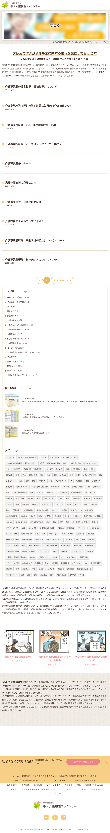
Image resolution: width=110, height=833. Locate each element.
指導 (61, 522)
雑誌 (40, 516)
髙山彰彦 (58, 516)
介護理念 (96, 487)
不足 (71, 475)
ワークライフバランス (72, 516)
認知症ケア (39, 539)
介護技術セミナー (22, 487)
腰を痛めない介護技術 (81, 522)
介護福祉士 (17, 510)
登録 (38, 498)
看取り (55, 551)
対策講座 (61, 528)
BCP (86, 563)
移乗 (87, 481)
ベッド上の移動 (61, 492)
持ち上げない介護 (90, 504)
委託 (56, 534)
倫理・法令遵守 (34, 545)
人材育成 (42, 481)
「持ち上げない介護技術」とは (20, 325)
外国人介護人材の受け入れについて (22, 375)
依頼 (37, 534)
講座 (32, 492)
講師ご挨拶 (11, 357)
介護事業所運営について (17, 343)
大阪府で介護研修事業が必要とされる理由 (21, 463)
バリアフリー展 (60, 481)
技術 (35, 575)
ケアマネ (40, 492)
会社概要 (49, 469)
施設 (54, 522)
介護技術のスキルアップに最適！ (24, 221)
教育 (67, 522)
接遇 (23, 545)
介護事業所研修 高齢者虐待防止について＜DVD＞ (34, 240)
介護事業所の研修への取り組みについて (24, 352)
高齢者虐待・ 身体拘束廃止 (33, 469)
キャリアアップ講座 (68, 557)
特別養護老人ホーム (84, 569)
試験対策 (50, 492)
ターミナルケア (43, 551)
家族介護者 (33, 475)
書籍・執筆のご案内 (15, 361)
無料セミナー (46, 504)
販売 (15, 534)
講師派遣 (9, 475)
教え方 (81, 575)
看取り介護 (77, 498)
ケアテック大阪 (67, 534)
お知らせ (9, 522)
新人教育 (69, 539)
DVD (77, 539)
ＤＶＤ (8, 534)
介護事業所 (55, 487)
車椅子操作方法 (76, 492)
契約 (50, 534)
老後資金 (25, 569)
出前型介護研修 (11, 516)
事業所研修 (88, 516)
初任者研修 (76, 469)
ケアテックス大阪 (12, 563)
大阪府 (45, 706)
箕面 (88, 487)
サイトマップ (55, 794)
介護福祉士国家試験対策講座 (16, 557)
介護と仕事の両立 (89, 475)
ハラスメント (77, 563)
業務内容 (59, 469)
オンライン (33, 528)
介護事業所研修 (26, 534)
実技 (23, 528)
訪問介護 (70, 569)
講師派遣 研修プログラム (18, 302)
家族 (46, 563)
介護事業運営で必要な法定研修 (23, 202)
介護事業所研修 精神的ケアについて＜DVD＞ (32, 259)
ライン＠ (30, 498)
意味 (7, 492)
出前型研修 (89, 510)
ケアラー (80, 528)
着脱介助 (9, 498)
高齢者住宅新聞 (42, 510)
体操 (17, 504)
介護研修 (98, 516)
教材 (51, 575)
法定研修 (38, 563)
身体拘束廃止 (90, 545)
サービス (43, 457)
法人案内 (11, 306)
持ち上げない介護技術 (40, 487)
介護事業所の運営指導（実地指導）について (31, 86)
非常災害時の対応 (12, 551)
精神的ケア (65, 551)
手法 (50, 481)
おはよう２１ (57, 539)
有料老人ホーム (11, 575)
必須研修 (61, 569)
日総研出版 (65, 563)
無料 (7, 510)
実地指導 (9, 569)
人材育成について (14, 334)
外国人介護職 (61, 575)
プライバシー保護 (12, 545)
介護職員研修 (83, 557)
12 (71, 280)
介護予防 (9, 504)
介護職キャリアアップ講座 (47, 557)
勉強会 (92, 469)
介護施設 (43, 575)
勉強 (22, 575)
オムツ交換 (20, 498)
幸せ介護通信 (12, 311)
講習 (28, 575)
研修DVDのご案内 (14, 366)
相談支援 (91, 534)
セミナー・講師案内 (13, 469)
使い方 (92, 492)
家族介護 (70, 528)
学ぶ (24, 475)
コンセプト (10, 457)
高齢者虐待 (80, 534)
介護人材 (63, 475)
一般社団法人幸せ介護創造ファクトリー (84, 463)
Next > (62, 280)
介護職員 (54, 563)
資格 (85, 469)
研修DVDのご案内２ (15, 370)
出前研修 (24, 516)
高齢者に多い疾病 (28, 551)
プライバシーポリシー (70, 457)
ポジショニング (49, 498)
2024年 (32, 557)
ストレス (78, 504)
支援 (42, 475)
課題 (100, 475)
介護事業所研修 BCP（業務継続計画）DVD (30, 125)
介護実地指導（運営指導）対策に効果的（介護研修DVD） (38, 106)
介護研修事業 (66, 706)
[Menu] (105, 5)
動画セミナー (27, 539)
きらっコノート (77, 551)
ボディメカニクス (12, 528)
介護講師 (48, 516)
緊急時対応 (98, 498)
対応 (67, 498)
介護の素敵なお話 (14, 320)
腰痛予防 (95, 522)
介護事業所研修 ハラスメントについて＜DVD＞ (33, 144)
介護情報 (90, 551)
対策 (78, 475)
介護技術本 (96, 481)
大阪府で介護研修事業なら (26, 457)
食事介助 (87, 498)
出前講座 (64, 510)
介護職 (68, 504)
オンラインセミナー (94, 528)
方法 (33, 481)
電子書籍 (91, 539)
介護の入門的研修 (12, 539)
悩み (48, 475)
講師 (43, 534)
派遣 (48, 522)
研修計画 (65, 487)
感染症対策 (78, 545)
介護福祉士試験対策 (20, 492)
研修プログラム (76, 510)
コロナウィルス (21, 522)
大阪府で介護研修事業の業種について (53, 463)
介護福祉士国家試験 (47, 528)
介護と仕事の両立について (18, 338)
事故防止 (35, 504)
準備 (33, 569)
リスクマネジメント (50, 545)
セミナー (54, 510)
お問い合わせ (54, 457)
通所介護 (51, 569)
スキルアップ (27, 563)
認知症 (60, 498)
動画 (48, 539)
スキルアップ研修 (36, 522)
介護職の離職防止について (18, 329)
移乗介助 (9, 487)
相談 (55, 475)
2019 (71, 481)
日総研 (32, 516)
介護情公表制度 (77, 487)
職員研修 (25, 504)
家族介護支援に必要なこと (20, 183)
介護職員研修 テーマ (18, 163)
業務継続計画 (96, 563)
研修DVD (42, 569)
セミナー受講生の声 (15, 347)
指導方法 (73, 575)
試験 (56, 504)
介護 (67, 469)
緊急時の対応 (65, 545)
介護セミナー (12, 315)
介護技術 (79, 481)
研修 (17, 475)
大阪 (20, 481)
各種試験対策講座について (18, 297)
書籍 (83, 539)
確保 (27, 481)
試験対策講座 (29, 510)
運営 (17, 569)
